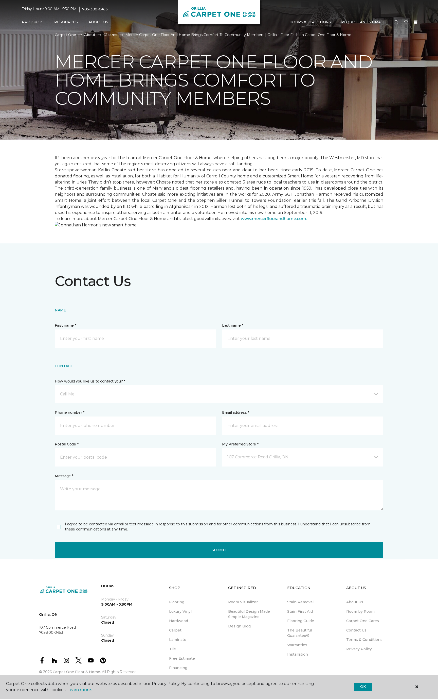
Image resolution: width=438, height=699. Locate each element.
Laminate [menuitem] (177, 639)
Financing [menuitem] (178, 667)
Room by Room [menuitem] (360, 611)
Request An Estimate (363, 22)
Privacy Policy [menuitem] (359, 649)
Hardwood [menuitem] (178, 621)
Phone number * (69, 412)
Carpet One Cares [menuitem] (362, 621)
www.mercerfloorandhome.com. (274, 218)
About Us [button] (98, 22)
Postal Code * (66, 444)
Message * (64, 476)
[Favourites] (406, 22)
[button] (396, 22)
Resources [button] (66, 22)
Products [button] (33, 22)
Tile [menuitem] (172, 649)
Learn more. (79, 689)
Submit (219, 550)
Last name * (232, 325)
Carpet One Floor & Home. (77, 672)
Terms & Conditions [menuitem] (364, 639)
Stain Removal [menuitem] (300, 602)
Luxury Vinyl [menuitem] (180, 611)
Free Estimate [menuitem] (182, 658)
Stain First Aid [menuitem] (300, 611)
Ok (363, 686)
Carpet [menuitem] (175, 630)
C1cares (110, 34)
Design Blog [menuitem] (239, 626)
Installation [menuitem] (297, 654)
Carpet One (65, 34)
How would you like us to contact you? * (90, 381)
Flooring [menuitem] (176, 602)
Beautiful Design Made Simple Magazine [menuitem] (249, 614)
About (89, 34)
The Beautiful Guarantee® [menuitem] (299, 633)
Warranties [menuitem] (297, 645)
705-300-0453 (95, 9)
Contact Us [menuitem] (356, 630)
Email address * (235, 412)
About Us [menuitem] (354, 602)
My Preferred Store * (240, 444)
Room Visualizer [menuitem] (243, 602)
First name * (65, 325)
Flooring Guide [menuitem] (300, 621)
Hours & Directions (310, 22)
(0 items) (415, 22)
